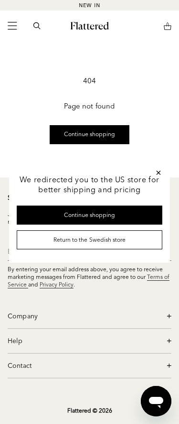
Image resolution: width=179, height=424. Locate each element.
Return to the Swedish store (89, 239)
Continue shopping (90, 214)
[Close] (158, 172)
